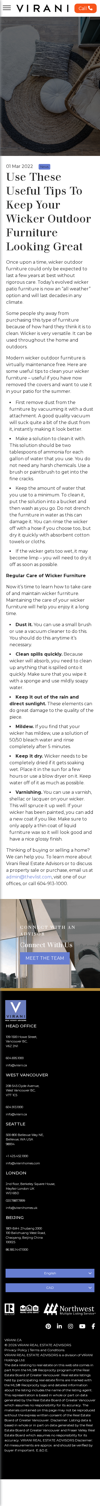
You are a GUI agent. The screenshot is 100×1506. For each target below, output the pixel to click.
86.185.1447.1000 (17, 1250)
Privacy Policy (15, 1350)
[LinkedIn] (59, 1326)
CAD (50, 1287)
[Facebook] (93, 1326)
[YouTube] (82, 1326)
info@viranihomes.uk (22, 1208)
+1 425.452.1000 (17, 1156)
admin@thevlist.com (29, 877)
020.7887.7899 (15, 1201)
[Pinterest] (48, 1326)
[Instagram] (70, 1326)
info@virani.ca (16, 1065)
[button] (85, 8)
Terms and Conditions (47, 1350)
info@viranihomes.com (23, 1163)
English (50, 1273)
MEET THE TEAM (45, 958)
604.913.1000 (14, 1107)
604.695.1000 (15, 1058)
